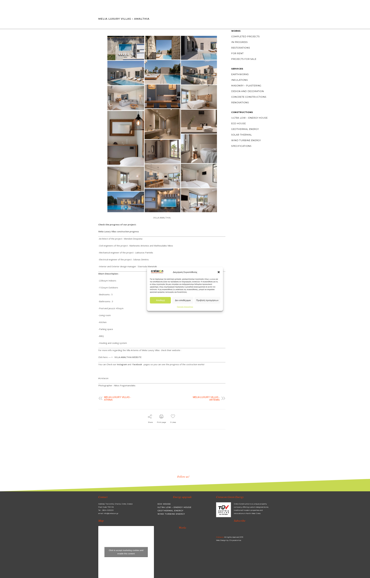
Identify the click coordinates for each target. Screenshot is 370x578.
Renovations (240, 102)
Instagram (122, 364)
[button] (218, 272)
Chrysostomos (235, 540)
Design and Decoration (247, 91)
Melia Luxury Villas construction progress (118, 231)
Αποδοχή (160, 300)
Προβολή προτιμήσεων (207, 300)
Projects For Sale (243, 59)
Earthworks (240, 74)
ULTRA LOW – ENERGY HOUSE (174, 507)
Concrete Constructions (248, 96)
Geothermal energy (245, 129)
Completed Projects (245, 36)
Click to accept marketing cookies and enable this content (126, 552)
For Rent (237, 53)
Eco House (238, 123)
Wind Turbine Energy (246, 140)
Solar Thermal (241, 134)
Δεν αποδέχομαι (183, 300)
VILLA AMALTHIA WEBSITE (127, 357)
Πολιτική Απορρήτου (185, 307)
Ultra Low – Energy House (249, 117)
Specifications (241, 146)
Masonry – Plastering (246, 85)
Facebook (137, 364)
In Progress (239, 42)
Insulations (239, 80)
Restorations (240, 47)
